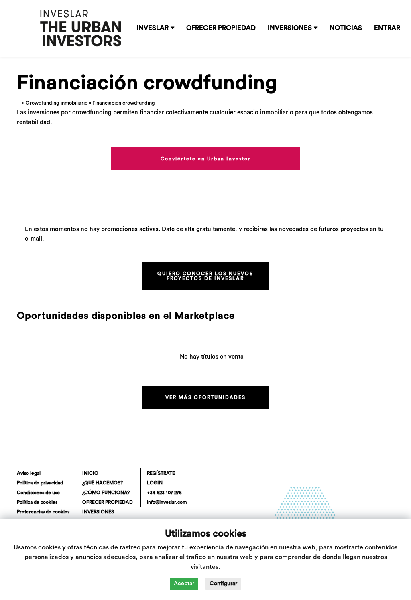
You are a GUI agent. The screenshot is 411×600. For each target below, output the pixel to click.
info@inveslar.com (167, 502)
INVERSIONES (290, 28)
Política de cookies (37, 502)
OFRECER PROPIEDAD (221, 28)
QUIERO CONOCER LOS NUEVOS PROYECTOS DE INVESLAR (205, 276)
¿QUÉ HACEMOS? (102, 482)
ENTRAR (387, 28)
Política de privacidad (40, 482)
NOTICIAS (346, 28)
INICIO (90, 473)
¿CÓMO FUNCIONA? (106, 492)
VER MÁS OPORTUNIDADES (205, 397)
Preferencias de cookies (43, 511)
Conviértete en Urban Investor (206, 158)
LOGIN (155, 482)
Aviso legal (29, 473)
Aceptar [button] (184, 583)
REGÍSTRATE (161, 473)
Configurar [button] (223, 583)
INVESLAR (152, 28)
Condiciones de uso (38, 492)
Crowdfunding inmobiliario (56, 103)
